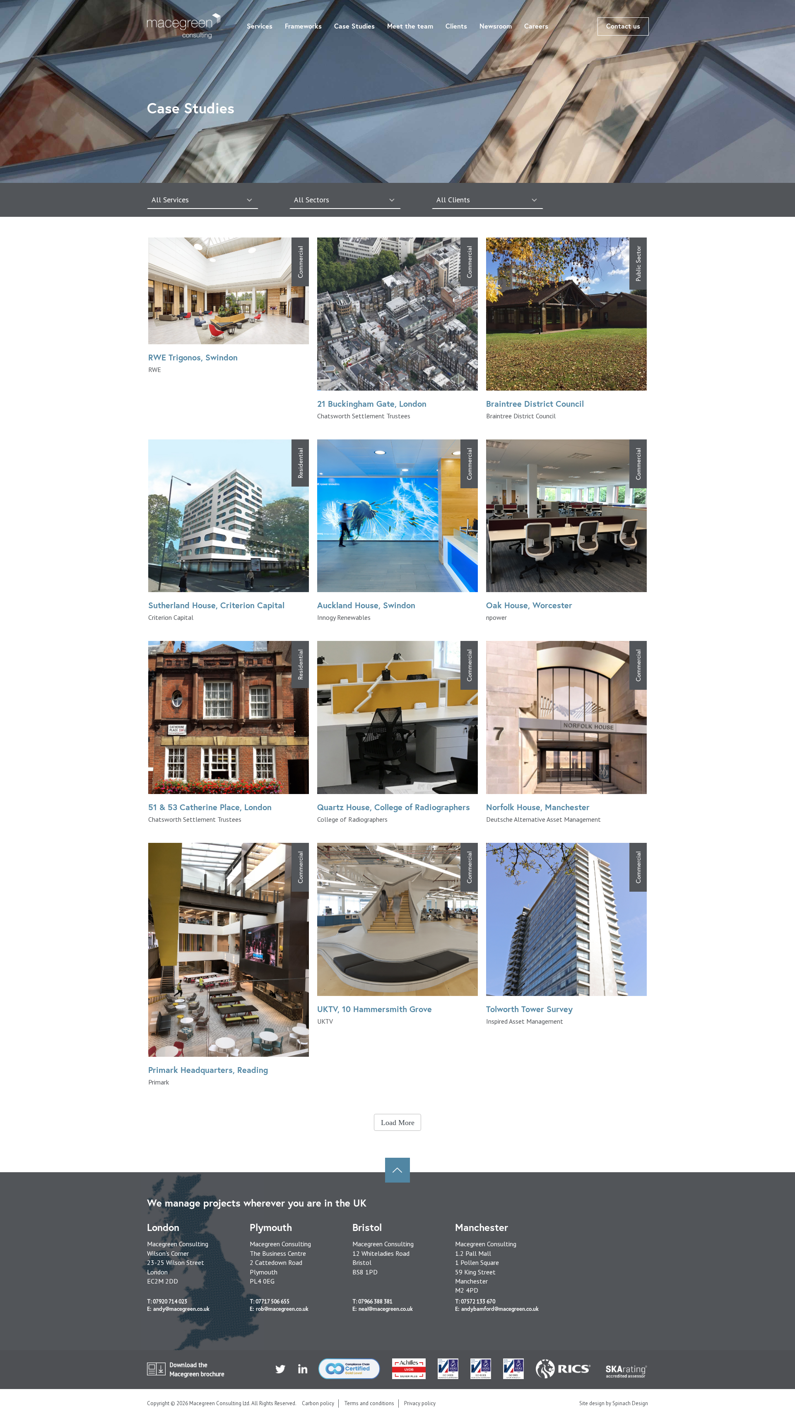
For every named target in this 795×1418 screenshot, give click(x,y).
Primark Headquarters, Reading (208, 1069)
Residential (300, 463)
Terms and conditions (369, 1403)
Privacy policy (420, 1403)
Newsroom (495, 26)
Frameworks (303, 26)
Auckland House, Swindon (366, 605)
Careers (536, 26)
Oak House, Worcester (529, 605)
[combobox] (202, 200)
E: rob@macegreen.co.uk (279, 1308)
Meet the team (410, 26)
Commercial (300, 262)
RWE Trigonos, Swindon (193, 357)
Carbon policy (318, 1403)
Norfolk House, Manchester (538, 807)
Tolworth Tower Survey (529, 1009)
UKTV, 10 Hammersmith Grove (374, 1009)
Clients (456, 26)
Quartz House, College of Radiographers (393, 807)
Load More (397, 1122)
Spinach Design (630, 1403)
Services (259, 26)
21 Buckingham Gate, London (371, 403)
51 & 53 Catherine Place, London (210, 807)
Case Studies (354, 26)
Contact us (623, 26)
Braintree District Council (535, 403)
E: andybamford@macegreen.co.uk (497, 1308)
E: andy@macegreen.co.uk (178, 1308)
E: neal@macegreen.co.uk (382, 1308)
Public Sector (638, 263)
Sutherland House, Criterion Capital (216, 605)
